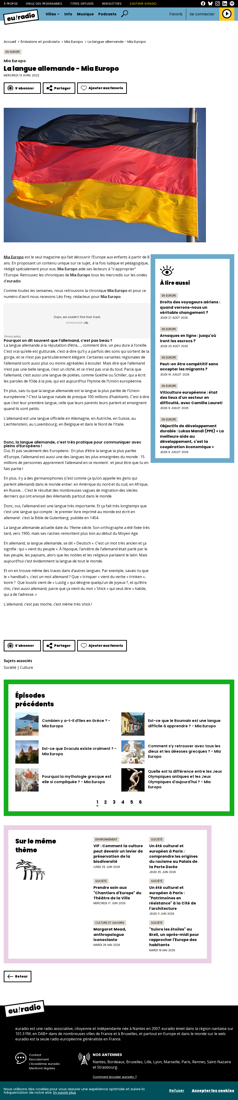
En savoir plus (64, 1092)
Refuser (176, 1091)
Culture (26, 667)
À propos (11, 4)
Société (10, 667)
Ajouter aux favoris (106, 88)
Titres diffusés (82, 4)
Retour (21, 976)
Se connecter (202, 14)
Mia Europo (73, 41)
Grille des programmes (44, 4)
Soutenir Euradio (143, 4)
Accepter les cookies (213, 1091)
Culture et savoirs (109, 923)
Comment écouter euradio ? (115, 1077)
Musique (85, 14)
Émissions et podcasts (40, 41)
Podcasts (107, 14)
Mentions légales (42, 1068)
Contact (35, 1055)
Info (68, 14)
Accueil (10, 41)
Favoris (175, 14)
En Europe (13, 52)
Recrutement (39, 1059)
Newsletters (112, 4)
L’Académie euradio (44, 1064)
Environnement (106, 839)
